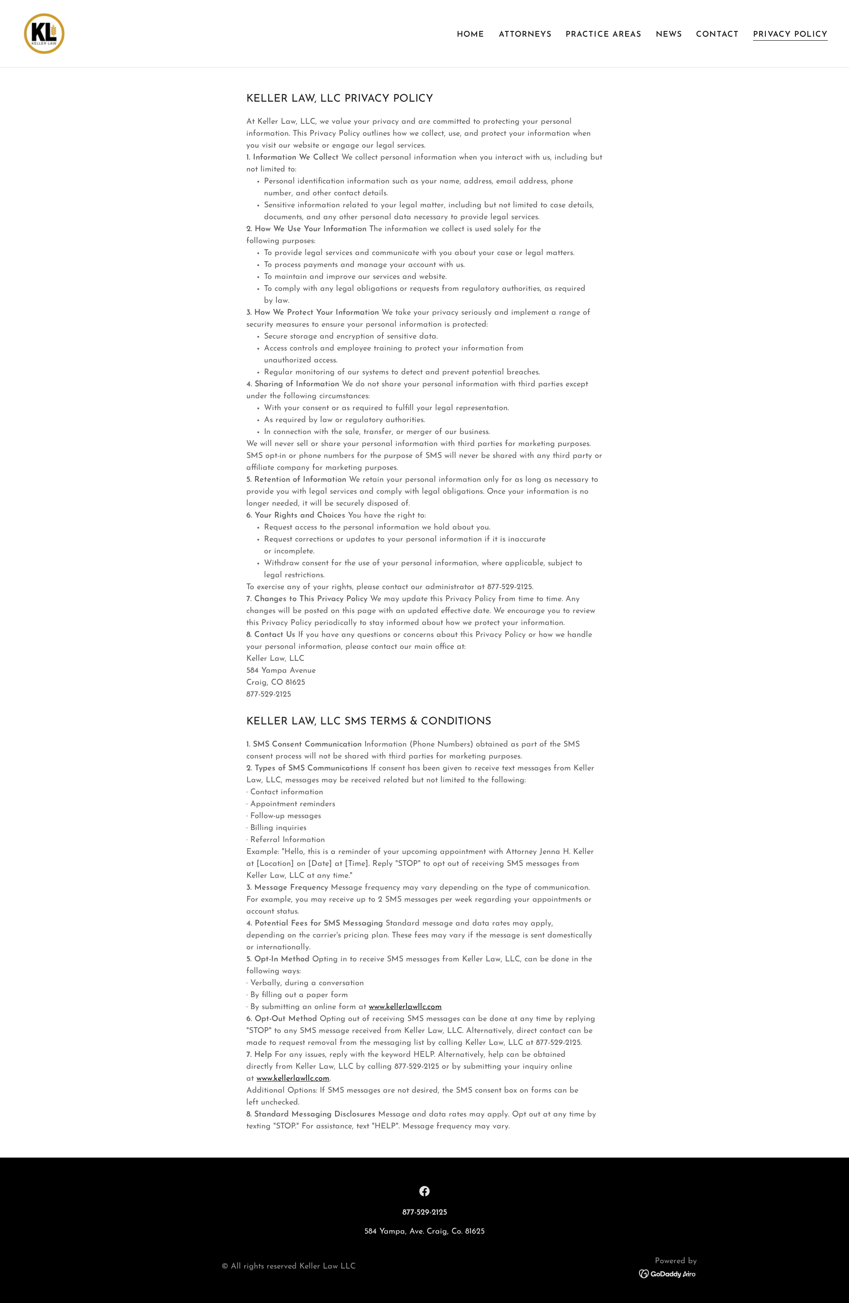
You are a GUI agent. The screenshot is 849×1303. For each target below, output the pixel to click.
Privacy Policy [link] (790, 35)
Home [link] (471, 35)
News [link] (669, 35)
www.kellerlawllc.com (405, 1007)
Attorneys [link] (525, 35)
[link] (44, 33)
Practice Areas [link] (604, 35)
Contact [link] (717, 35)
